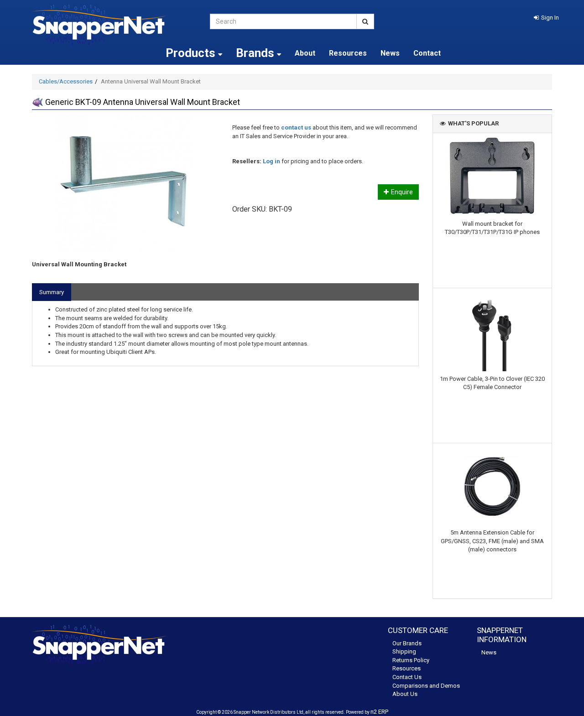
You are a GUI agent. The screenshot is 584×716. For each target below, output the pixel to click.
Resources (348, 53)
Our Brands (407, 643)
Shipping (404, 651)
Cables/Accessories (66, 81)
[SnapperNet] (114, 25)
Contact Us (407, 677)
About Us (404, 693)
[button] (546, 17)
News (390, 53)
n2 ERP (379, 711)
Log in (271, 161)
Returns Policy (410, 660)
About (305, 53)
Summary (51, 292)
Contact (427, 53)
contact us (296, 127)
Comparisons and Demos (426, 685)
